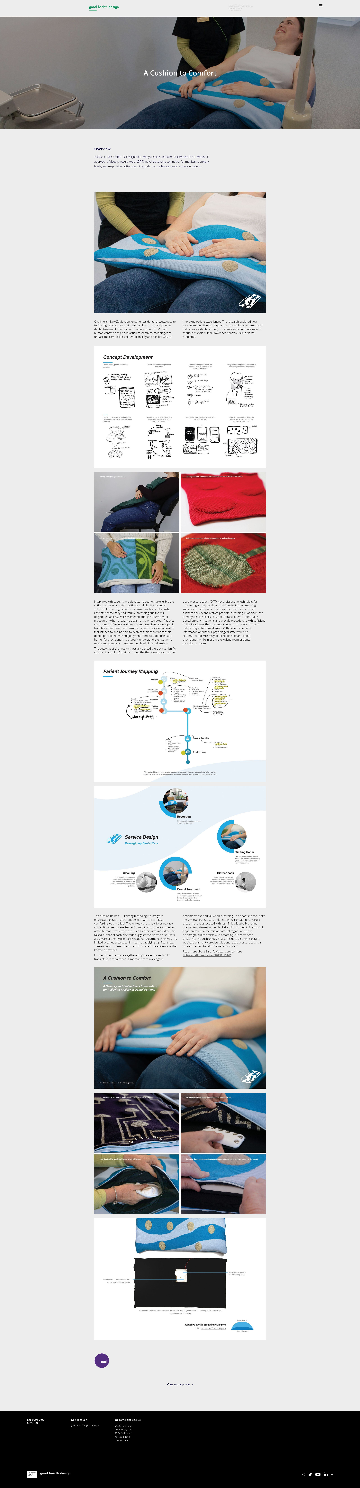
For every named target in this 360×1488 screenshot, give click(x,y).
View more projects (180, 1384)
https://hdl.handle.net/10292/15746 (207, 955)
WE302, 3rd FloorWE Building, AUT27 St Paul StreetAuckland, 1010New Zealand (123, 1433)
